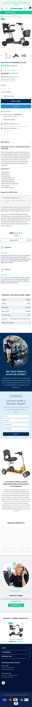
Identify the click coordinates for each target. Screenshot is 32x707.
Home (2, 16)
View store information (9, 119)
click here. (8, 225)
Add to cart (16, 101)
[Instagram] (3, 682)
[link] (16, 12)
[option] (16, 33)
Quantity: (3, 85)
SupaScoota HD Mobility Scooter (16, 639)
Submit (16, 434)
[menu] (2, 9)
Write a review (14, 240)
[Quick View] (22, 624)
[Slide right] (29, 12)
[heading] (16, 399)
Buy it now (16, 106)
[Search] (7, 9)
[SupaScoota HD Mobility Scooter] (16, 630)
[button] (26, 47)
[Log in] (25, 9)
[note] (16, 410)
